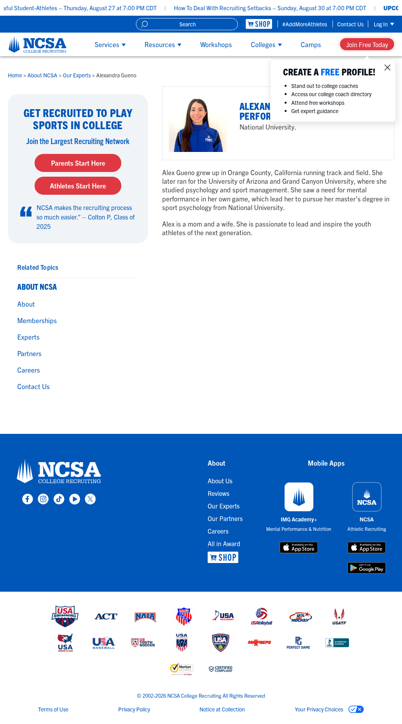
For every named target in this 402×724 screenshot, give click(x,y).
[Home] (37, 44)
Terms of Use (53, 709)
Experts (28, 337)
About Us (220, 480)
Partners (29, 353)
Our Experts (77, 75)
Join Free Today (367, 44)
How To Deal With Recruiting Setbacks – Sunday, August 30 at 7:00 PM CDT (257, 7)
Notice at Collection (222, 709)
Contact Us (350, 23)
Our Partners (225, 518)
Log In (381, 23)
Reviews (218, 493)
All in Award (224, 543)
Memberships (37, 320)
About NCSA (42, 75)
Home (15, 75)
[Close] (387, 67)
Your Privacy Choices (319, 709)
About (26, 304)
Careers (28, 370)
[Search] (144, 24)
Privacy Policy (134, 709)
